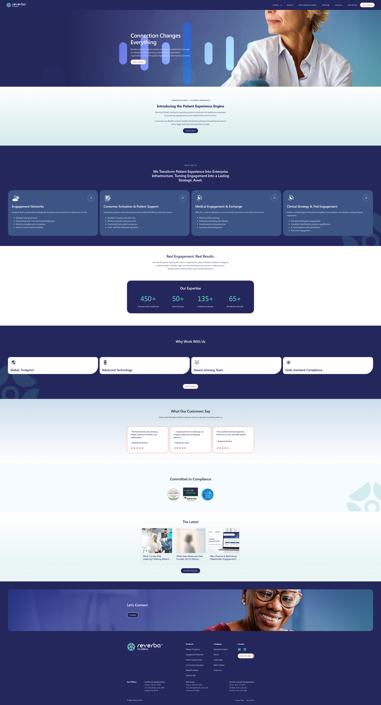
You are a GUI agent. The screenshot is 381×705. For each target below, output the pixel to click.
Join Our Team (245, 656)
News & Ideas (352, 5)
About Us (290, 5)
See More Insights (190, 570)
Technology (326, 5)
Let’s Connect (138, 62)
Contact (133, 615)
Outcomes (338, 5)
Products (276, 5)
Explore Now (190, 130)
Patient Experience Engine (307, 5)
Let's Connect (367, 5)
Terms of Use (250, 700)
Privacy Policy (240, 700)
